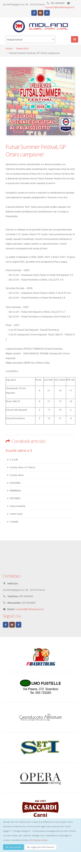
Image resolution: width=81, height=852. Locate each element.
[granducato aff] (40, 717)
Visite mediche (17, 506)
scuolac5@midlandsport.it (59, 7)
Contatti (13, 521)
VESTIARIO (15, 498)
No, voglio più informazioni (40, 847)
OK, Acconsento (13, 847)
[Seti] (40, 747)
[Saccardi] (40, 807)
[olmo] (40, 686)
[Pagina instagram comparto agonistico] (40, 13)
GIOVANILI (15, 482)
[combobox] (30, 39)
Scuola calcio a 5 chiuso (22, 467)
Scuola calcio (16, 475)
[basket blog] (40, 656)
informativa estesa (38, 840)
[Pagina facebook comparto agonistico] (34, 13)
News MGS (22, 48)
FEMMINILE (15, 490)
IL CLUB (13, 459)
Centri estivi (15, 513)
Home (9, 48)
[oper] (40, 777)
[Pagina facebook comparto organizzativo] (47, 13)
